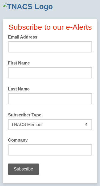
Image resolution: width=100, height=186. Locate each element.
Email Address (24, 37)
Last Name (20, 89)
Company (18, 140)
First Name (20, 63)
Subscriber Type (26, 114)
